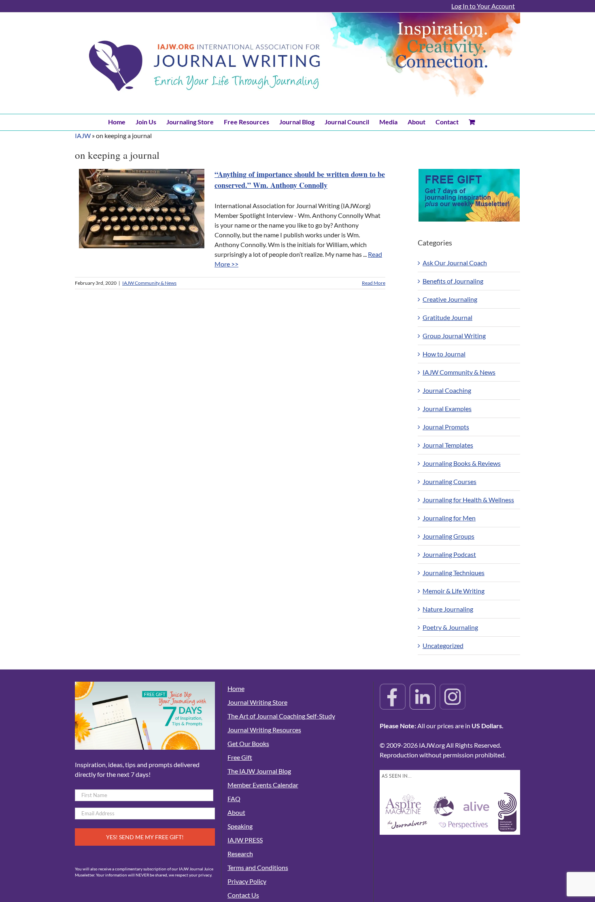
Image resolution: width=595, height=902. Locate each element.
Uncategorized (443, 645)
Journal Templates (448, 445)
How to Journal (444, 354)
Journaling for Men (449, 518)
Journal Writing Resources (264, 730)
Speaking (240, 826)
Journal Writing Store (257, 702)
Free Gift (239, 757)
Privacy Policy (246, 881)
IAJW (83, 135)
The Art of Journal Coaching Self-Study (281, 716)
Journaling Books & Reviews (462, 463)
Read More (373, 283)
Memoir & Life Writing (453, 591)
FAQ (233, 798)
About (236, 812)
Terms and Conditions (257, 867)
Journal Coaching (447, 390)
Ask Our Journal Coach (455, 263)
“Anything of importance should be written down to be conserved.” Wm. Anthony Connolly (300, 179)
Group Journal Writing (454, 335)
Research (240, 853)
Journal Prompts (446, 427)
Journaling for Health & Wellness (468, 499)
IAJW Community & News (149, 283)
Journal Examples (447, 408)
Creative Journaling (450, 299)
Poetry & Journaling (450, 627)
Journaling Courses (449, 481)
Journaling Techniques (453, 572)
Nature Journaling (448, 609)
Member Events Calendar (262, 785)
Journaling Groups (448, 536)
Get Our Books (248, 743)
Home (235, 688)
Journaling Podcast (449, 554)
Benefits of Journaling (453, 281)
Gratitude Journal (447, 317)
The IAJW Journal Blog (259, 771)
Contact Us (243, 895)
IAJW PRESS (245, 840)
